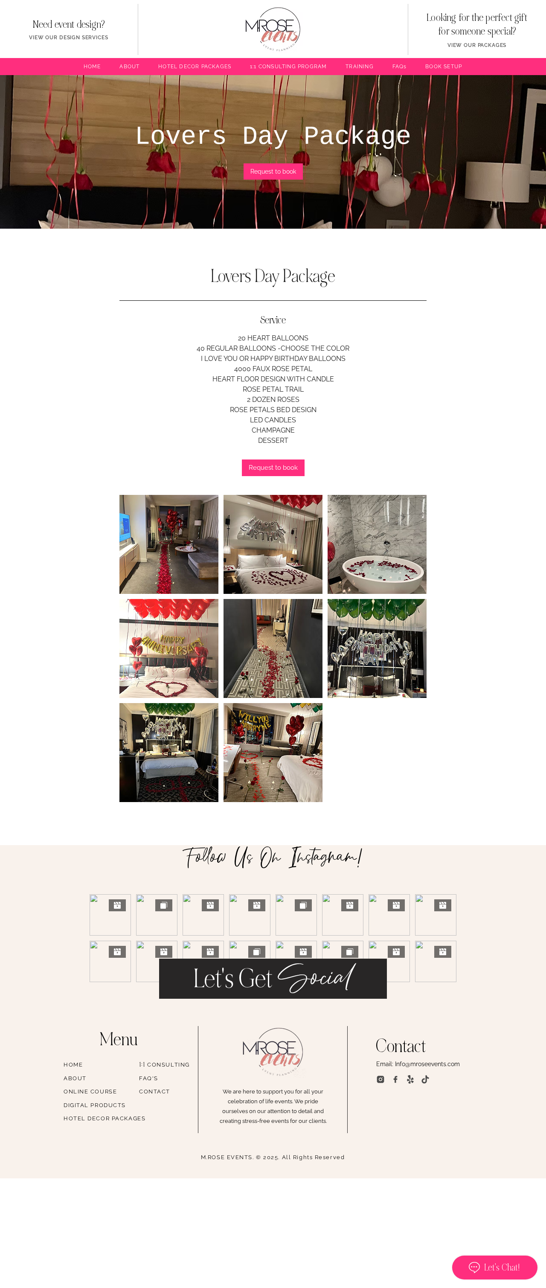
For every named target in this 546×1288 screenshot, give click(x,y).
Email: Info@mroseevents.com (418, 1064)
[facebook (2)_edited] (395, 1079)
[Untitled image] (168, 544)
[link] (273, 171)
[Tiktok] (425, 1079)
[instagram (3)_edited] (380, 1079)
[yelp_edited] (410, 1079)
